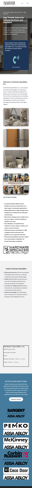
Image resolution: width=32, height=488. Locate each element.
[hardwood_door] (16, 146)
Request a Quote (16, 399)
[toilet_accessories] (16, 167)
